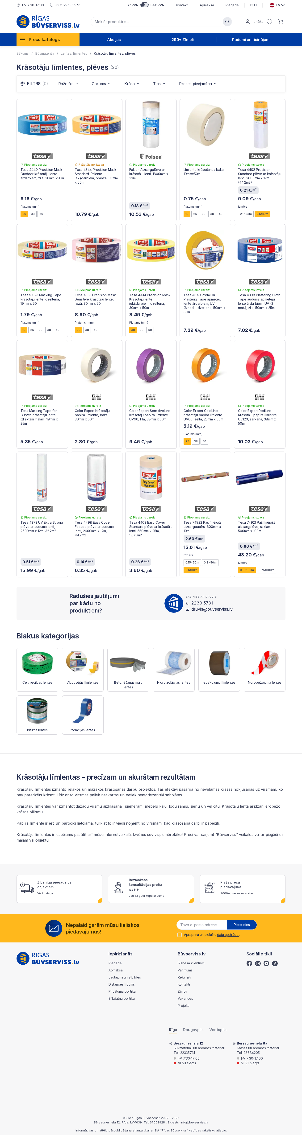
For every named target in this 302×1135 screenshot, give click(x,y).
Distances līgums (122, 984)
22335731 (187, 1053)
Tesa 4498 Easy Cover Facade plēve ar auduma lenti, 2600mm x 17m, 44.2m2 (94, 528)
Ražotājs (65, 83)
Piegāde (232, 5)
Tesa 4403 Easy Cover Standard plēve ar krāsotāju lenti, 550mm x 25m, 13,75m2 (150, 528)
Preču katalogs (44, 39)
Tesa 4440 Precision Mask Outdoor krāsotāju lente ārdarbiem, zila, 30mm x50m (42, 174)
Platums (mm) (30, 206)
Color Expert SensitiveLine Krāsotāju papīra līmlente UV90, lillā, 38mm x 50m (149, 415)
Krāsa (129, 83)
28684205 (251, 1053)
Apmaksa (207, 5)
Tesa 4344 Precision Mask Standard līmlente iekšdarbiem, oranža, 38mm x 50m (96, 176)
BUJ (253, 5)
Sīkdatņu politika (122, 998)
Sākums (23, 53)
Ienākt (257, 22)
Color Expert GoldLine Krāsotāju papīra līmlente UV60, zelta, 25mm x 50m (203, 415)
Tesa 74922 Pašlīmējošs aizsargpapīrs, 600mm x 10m (203, 526)
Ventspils (217, 1030)
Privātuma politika (122, 991)
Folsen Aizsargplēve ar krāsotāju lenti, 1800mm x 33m (148, 174)
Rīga (173, 1030)
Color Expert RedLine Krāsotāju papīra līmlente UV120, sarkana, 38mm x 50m (257, 417)
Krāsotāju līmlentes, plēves (115, 53)
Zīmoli (182, 991)
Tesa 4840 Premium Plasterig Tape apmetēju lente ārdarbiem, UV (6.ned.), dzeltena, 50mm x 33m (204, 303)
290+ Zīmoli (183, 39)
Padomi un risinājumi (251, 39)
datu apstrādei (228, 935)
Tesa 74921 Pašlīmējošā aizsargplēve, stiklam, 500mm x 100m (257, 526)
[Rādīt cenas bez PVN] (144, 4)
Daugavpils (193, 1030)
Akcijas (114, 39)
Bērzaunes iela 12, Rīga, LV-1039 (118, 1122)
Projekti (183, 1005)
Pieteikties (242, 925)
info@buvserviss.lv (194, 1122)
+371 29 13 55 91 (67, 5)
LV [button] (278, 5)
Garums (99, 83)
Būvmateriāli (44, 53)
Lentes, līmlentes (74, 53)
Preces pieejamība (195, 83)
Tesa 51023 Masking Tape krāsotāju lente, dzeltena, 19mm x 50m (41, 299)
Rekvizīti (184, 977)
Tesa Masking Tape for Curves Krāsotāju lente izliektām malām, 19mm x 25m (39, 417)
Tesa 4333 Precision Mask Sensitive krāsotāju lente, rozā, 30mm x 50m (95, 299)
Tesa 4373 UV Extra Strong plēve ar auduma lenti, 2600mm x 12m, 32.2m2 (42, 526)
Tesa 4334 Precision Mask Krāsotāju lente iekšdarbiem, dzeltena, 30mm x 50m (150, 301)
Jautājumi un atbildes (125, 977)
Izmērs (242, 206)
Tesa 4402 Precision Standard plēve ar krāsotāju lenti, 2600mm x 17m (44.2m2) (259, 176)
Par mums (185, 970)
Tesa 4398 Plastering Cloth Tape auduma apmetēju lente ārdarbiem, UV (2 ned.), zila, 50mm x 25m (259, 301)
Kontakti (182, 5)
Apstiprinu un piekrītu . (212, 935)
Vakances (185, 998)
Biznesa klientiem (191, 963)
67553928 (158, 1122)
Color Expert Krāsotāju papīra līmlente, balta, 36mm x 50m (92, 415)
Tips (157, 83)
